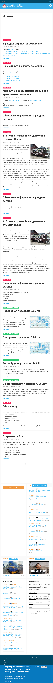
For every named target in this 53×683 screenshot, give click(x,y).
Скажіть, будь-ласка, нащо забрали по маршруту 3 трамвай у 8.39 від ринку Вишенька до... (12, 628)
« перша (14, 463)
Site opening (10, 406)
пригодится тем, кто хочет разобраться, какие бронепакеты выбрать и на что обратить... (13, 587)
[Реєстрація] (51, 1)
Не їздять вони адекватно (9, 642)
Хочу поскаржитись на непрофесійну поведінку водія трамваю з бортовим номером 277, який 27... (12, 636)
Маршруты (11, 49)
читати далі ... (6, 58)
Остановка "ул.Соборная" (12, 78)
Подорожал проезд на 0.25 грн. (22, 310)
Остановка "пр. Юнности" (12, 76)
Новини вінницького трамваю (10, 307)
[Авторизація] (49, 1)
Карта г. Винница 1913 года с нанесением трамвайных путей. (20, 51)
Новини (32, 659)
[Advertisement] (26, 29)
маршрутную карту (10, 72)
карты (18, 104)
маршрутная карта (13, 100)
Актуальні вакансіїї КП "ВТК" (36, 504)
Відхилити (44, 666)
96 (37, 463)
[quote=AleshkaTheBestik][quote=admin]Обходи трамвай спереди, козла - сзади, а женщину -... (13, 606)
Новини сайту (6, 40)
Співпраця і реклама (9, 663)
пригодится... (6, 593)
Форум (31, 661)
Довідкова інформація (35, 657)
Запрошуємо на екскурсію (35, 550)
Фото (31, 663)
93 (29, 463)
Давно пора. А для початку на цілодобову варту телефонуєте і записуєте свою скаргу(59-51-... (13, 648)
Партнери (6, 665)
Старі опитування (33, 613)
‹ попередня (20, 463)
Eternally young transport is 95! (21, 363)
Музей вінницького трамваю (11, 659)
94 (32, 463)
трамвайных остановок (36, 100)
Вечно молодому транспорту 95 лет (25, 383)
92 (26, 463)
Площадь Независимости (12, 80)
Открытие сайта (13, 436)
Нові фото (32, 665)
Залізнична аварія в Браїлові (36, 531)
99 (45, 463)
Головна (4, 11)
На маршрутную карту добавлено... (24, 66)
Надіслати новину (13, 487)
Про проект (7, 661)
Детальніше (8, 681)
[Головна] (12, 5)
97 (40, 463)
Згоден (37, 666)
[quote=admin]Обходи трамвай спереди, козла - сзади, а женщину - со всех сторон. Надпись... (13, 614)
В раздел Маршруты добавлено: (23, 43)
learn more (45, 426)
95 (34, 463)
